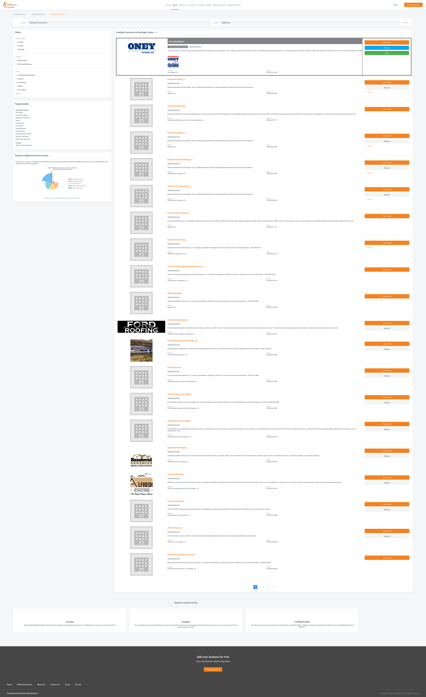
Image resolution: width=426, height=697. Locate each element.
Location (216, 23)
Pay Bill (208, 5)
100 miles (21, 49)
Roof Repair (22, 90)
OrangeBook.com (20, 14)
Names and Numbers (29, 693)
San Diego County (38, 14)
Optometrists (20, 131)
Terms (67, 684)
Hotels (18, 120)
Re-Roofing (22, 82)
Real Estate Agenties (23, 139)
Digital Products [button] (234, 5)
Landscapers (20, 123)
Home (168, 5)
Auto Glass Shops (22, 115)
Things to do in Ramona (24, 145)
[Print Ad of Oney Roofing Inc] (173, 61)
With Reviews (22, 60)
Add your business (219, 5)
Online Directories (24, 684)
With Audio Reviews (25, 64)
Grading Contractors (23, 118)
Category (24, 23)
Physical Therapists (22, 136)
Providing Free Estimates (26, 75)
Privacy (78, 684)
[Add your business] (213, 667)
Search (175, 5)
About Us (182, 5)
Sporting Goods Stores (24, 134)
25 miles (20, 42)
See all (18, 93)
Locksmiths (19, 126)
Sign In (395, 5)
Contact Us (192, 5)
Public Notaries (21, 128)
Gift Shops (19, 112)
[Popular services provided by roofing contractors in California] (62, 181)
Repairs (20, 86)
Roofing (20, 79)
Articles (201, 5)
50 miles (20, 46)
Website (387, 48)
